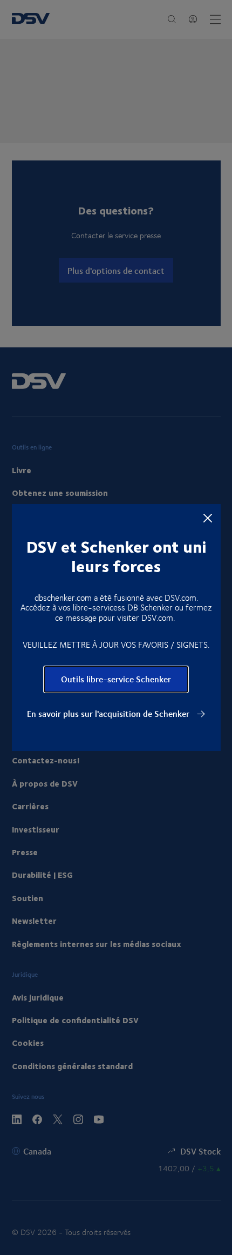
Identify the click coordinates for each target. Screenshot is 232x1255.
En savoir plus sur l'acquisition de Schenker (109, 714)
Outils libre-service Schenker (116, 679)
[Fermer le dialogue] (208, 517)
